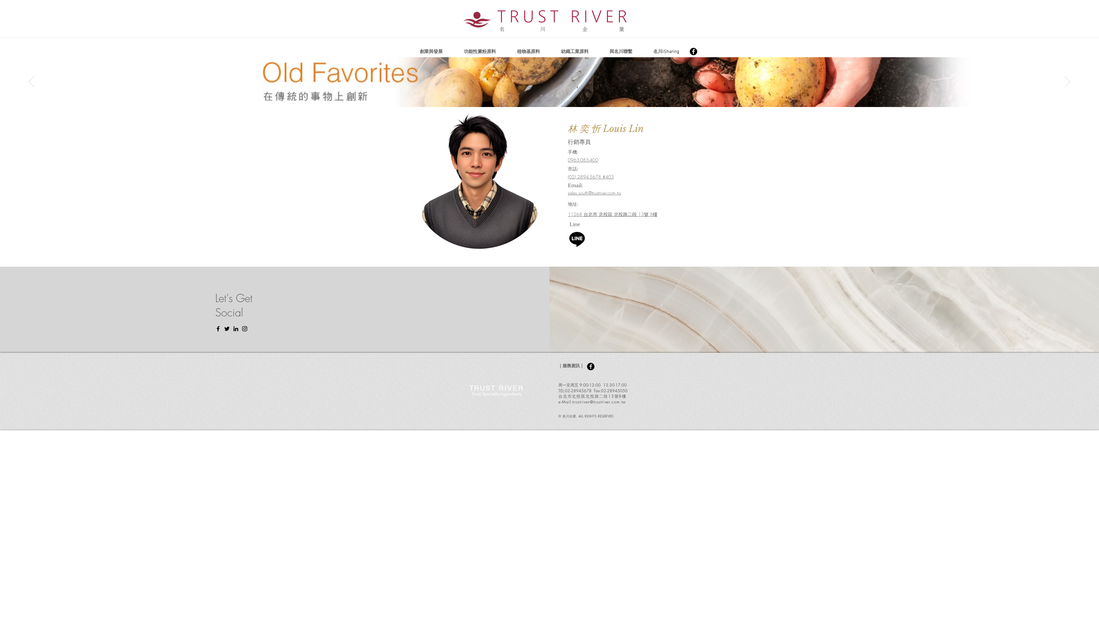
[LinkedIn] (235, 328)
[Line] (577, 238)
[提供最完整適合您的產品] (558, 95)
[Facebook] (693, 51)
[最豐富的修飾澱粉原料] (541, 95)
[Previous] (31, 82)
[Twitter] (227, 328)
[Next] (1067, 82)
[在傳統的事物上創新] (546, 95)
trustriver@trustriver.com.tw (599, 402)
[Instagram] (244, 328)
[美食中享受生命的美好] (552, 95)
